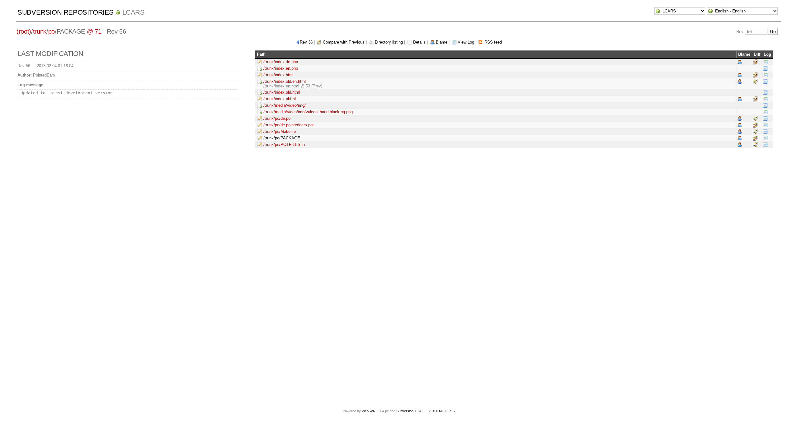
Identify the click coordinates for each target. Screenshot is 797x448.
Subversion (404, 411)
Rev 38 (306, 42)
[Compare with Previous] (755, 61)
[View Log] (765, 61)
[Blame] (739, 61)
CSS (451, 411)
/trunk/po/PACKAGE (281, 138)
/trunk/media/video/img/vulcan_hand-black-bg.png (308, 112)
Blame (441, 42)
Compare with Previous (344, 42)
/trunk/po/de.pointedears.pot (288, 125)
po (51, 31)
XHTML (438, 411)
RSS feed (493, 42)
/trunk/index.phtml (279, 98)
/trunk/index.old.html (281, 92)
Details (419, 42)
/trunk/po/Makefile (279, 131)
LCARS (133, 12)
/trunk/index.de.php (280, 61)
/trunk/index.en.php (280, 68)
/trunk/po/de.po (276, 118)
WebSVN (368, 411)
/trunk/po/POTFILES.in (284, 144)
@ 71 (94, 31)
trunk (39, 31)
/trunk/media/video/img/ (284, 105)
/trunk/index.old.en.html (284, 81)
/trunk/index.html (278, 74)
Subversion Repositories (65, 12)
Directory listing (389, 42)
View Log (466, 42)
